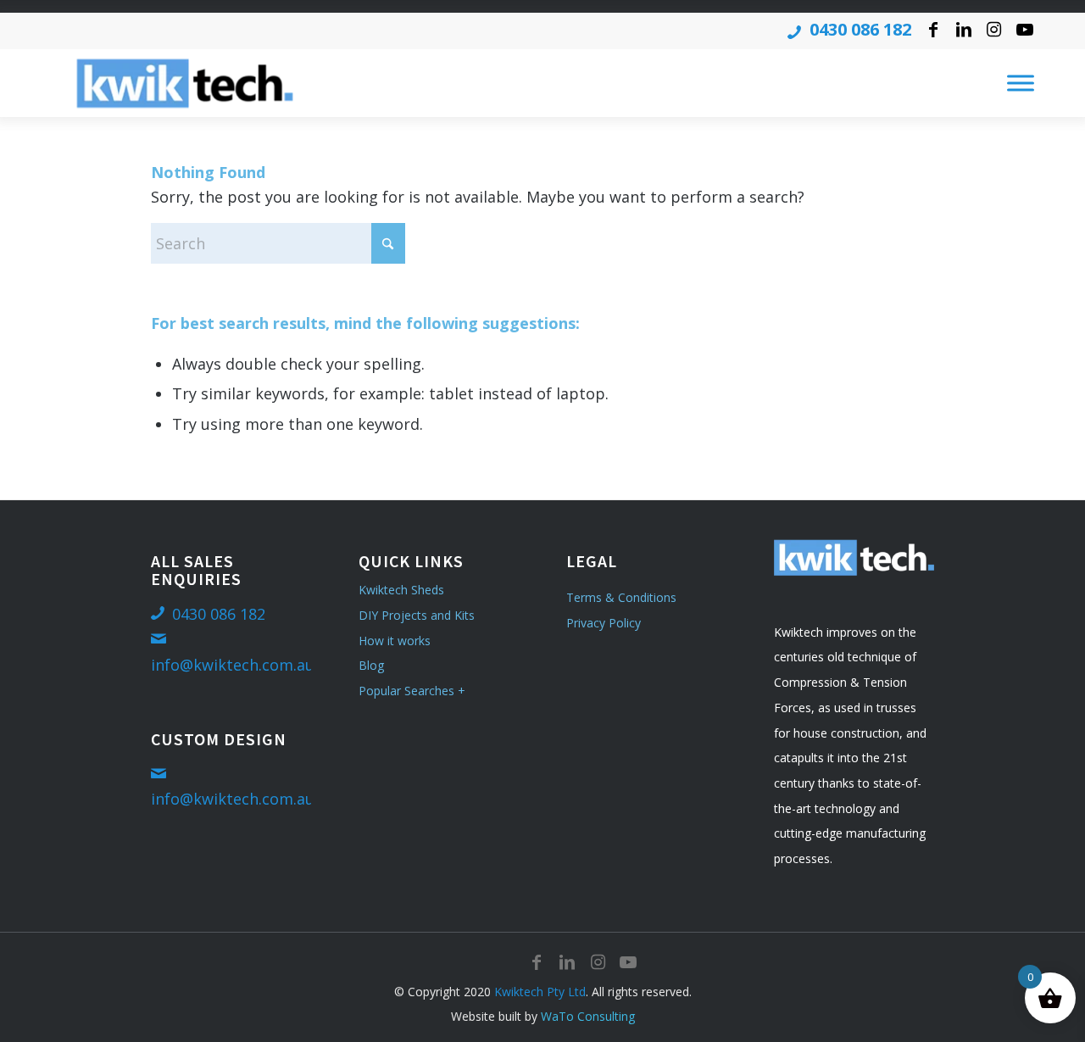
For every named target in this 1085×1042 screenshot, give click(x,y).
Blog (371, 665)
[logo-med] (184, 83)
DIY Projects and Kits (417, 615)
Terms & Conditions (621, 597)
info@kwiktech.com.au (232, 665)
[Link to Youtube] (1025, 30)
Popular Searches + (412, 691)
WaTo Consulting (588, 1016)
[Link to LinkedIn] (963, 30)
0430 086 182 (860, 29)
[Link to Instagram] (994, 30)
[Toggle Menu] (1020, 83)
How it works (395, 640)
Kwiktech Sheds (401, 590)
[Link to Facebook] (933, 30)
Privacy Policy (603, 623)
